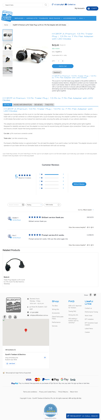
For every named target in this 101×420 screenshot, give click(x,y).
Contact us (71, 4)
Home (6, 25)
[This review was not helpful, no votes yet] (91, 227)
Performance (56, 322)
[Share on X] (94, 294)
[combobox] (23, 5)
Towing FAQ (72, 311)
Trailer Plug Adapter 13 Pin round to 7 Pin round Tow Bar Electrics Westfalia (14, 282)
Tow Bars (55, 305)
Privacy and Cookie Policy (47, 392)
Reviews (38, 105)
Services (54, 326)
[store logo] (6, 16)
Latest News (89, 328)
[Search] (46, 5)
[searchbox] (14, 204)
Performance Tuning (91, 312)
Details (7, 105)
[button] (8, 47)
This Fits (49, 105)
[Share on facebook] (90, 294)
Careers (87, 332)
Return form (74, 392)
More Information (23, 105)
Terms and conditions (30, 392)
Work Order (88, 315)
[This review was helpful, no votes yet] (87, 227)
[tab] (7, 104)
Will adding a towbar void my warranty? (73, 320)
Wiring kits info (73, 315)
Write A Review (79, 184)
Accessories (56, 313)
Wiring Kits (55, 309)
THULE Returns (63, 392)
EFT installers (89, 319)
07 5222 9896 (59, 4)
